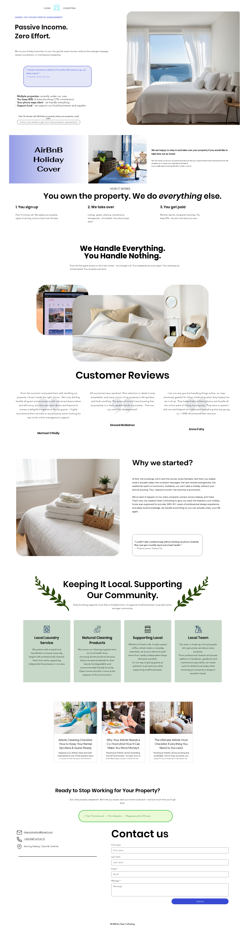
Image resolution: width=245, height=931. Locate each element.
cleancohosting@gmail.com (38, 832)
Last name (115, 856)
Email (114, 868)
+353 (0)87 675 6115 (34, 839)
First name (116, 845)
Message (116, 880)
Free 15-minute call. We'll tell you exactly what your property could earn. (48, 117)
